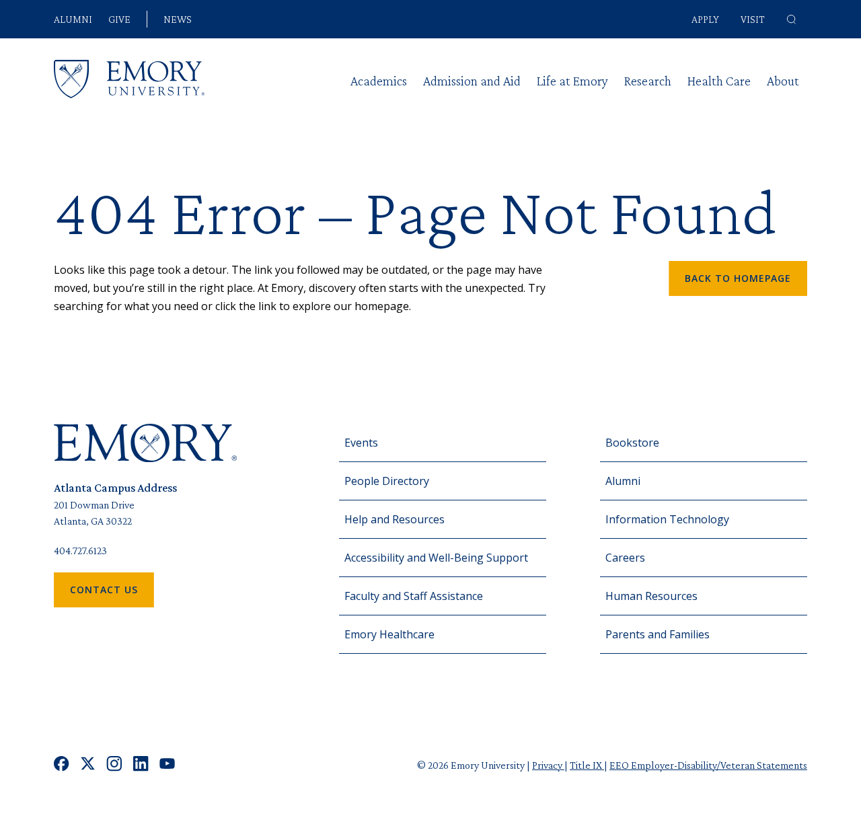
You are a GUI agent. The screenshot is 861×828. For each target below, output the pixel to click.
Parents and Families (657, 634)
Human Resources (651, 596)
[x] (88, 765)
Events (361, 442)
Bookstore (632, 442)
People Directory (386, 481)
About (783, 80)
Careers (625, 557)
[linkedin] (141, 765)
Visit (753, 19)
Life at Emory (572, 80)
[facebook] (61, 765)
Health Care (719, 80)
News (177, 19)
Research (647, 80)
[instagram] (114, 765)
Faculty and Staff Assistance (413, 596)
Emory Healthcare (389, 634)
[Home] (129, 79)
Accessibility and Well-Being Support (436, 557)
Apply (705, 19)
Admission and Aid (472, 80)
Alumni (73, 19)
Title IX (587, 765)
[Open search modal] (791, 19)
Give (119, 19)
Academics (378, 80)
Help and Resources (394, 519)
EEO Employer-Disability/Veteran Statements (708, 765)
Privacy (548, 765)
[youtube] (167, 765)
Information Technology (667, 519)
